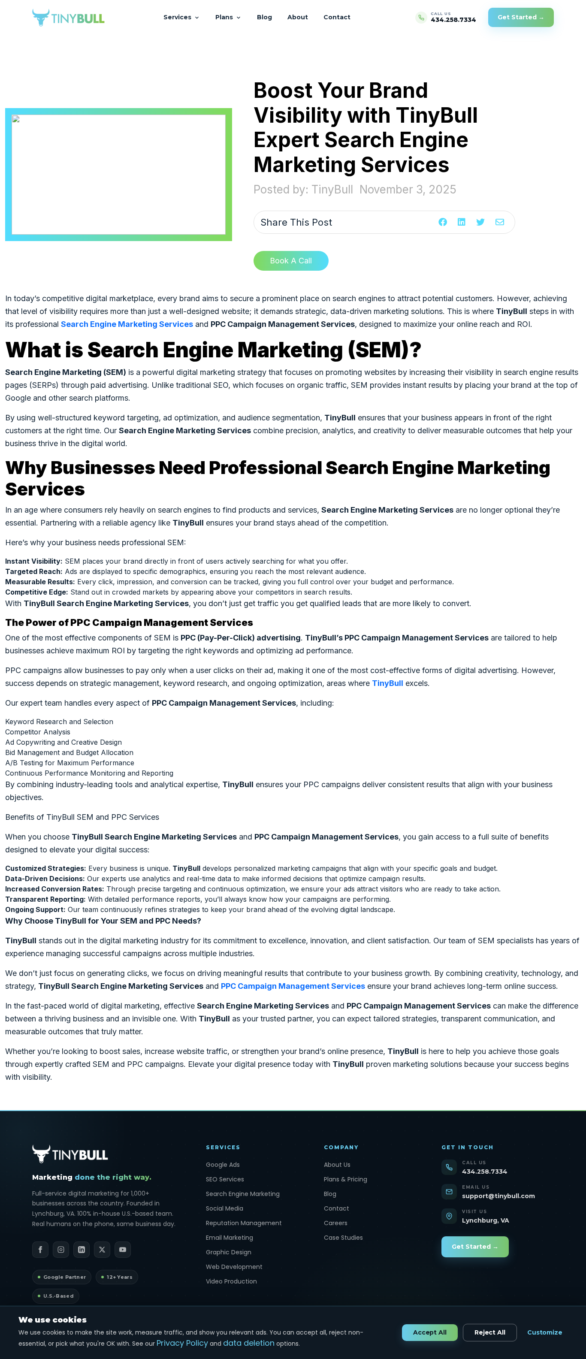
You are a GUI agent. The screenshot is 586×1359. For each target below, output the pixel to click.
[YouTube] (123, 1249)
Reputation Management (244, 1223)
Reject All (489, 1332)
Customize (544, 1332)
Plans (224, 17)
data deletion (249, 1343)
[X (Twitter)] (102, 1249)
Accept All (430, 1332)
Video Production (231, 1281)
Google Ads (223, 1164)
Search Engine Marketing (243, 1194)
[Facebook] (40, 1249)
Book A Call (291, 260)
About (297, 17)
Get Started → (521, 17)
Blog (264, 17)
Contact (336, 17)
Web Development (234, 1266)
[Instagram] (61, 1249)
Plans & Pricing (345, 1179)
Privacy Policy (182, 1343)
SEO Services (225, 1179)
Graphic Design (228, 1252)
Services (177, 17)
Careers (335, 1223)
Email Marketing (229, 1237)
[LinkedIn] (81, 1249)
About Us (337, 1164)
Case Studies (343, 1237)
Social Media (224, 1208)
